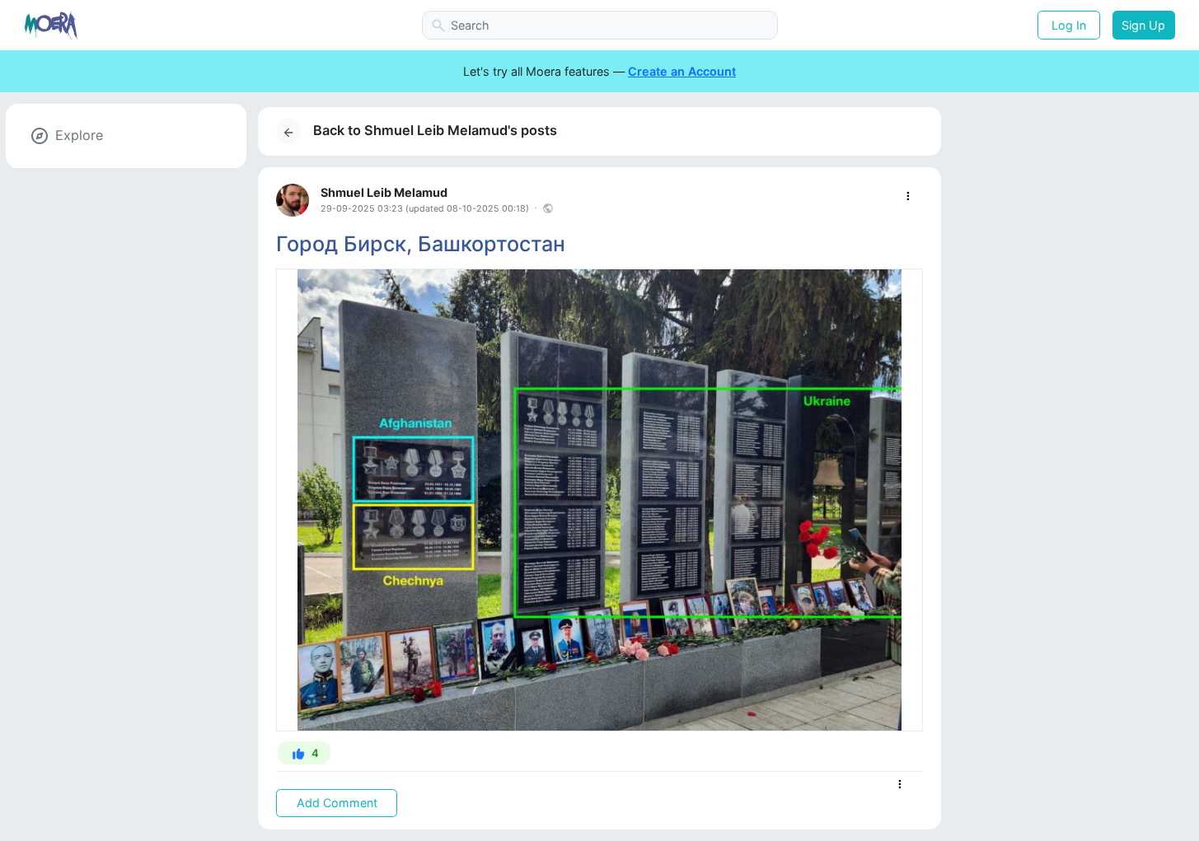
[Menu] (907, 196)
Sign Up (1143, 25)
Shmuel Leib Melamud (384, 192)
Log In (1068, 25)
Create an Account (682, 71)
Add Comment (337, 803)
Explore (79, 135)
